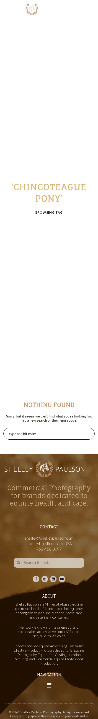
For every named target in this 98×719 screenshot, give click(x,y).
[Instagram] (44, 579)
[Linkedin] (53, 579)
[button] (49, 685)
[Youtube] (62, 579)
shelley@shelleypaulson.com (49, 538)
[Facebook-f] (36, 579)
